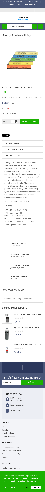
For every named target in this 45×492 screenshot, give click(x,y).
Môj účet (28, 10)
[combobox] (22, 26)
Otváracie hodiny (8, 436)
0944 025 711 (15, 411)
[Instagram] (25, 367)
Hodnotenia (13, 155)
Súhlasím (36, 487)
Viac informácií (9, 487)
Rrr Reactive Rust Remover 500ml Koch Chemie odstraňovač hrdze (28, 345)
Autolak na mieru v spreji (11, 468)
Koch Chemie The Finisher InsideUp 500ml (28, 314)
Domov (5, 35)
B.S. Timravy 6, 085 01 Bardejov (16, 399)
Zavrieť (27, 487)
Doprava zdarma (19, 276)
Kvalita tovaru (18, 243)
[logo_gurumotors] (22, 18)
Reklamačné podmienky (11, 454)
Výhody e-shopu (8, 433)
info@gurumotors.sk (17, 405)
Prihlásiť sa (41, 10)
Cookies (5, 457)
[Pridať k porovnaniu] (10, 130)
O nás (4, 427)
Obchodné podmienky (10, 447)
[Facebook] (18, 367)
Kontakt (5, 430)
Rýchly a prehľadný (20, 265)
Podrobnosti (13, 143)
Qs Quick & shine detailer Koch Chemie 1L (28, 327)
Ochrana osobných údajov (12, 451)
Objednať (37, 10)
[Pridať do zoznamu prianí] (4, 130)
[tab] (22, 143)
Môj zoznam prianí (32, 10)
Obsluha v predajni (20, 254)
